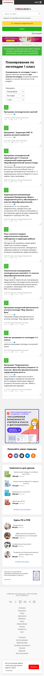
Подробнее (7, 579)
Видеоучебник (22, 624)
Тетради (22, 626)
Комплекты (22, 610)
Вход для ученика (22, 653)
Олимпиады (22, 616)
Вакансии (22, 651)
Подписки (22, 608)
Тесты (22, 621)
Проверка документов (22, 645)
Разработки (8, 2)
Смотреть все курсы (22, 562)
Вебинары (22, 618)
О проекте (22, 637)
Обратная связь (22, 642)
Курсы (22, 613)
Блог (22, 632)
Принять (33, 667)
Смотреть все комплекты (22, 509)
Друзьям (22, 648)
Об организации (22, 640)
